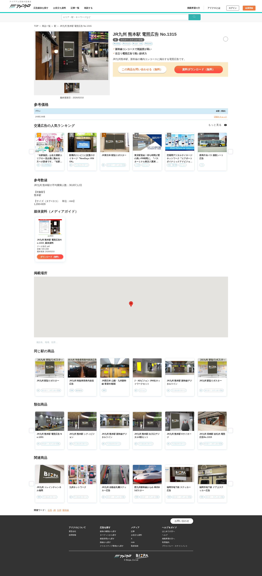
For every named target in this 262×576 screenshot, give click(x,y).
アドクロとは (214, 8)
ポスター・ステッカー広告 (132, 40)
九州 (59, 510)
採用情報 (72, 535)
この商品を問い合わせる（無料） (142, 69)
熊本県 (149, 43)
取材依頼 (134, 546)
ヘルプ (165, 535)
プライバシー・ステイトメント (175, 546)
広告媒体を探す (41, 8)
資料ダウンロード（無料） (198, 69)
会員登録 (249, 8)
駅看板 (118, 43)
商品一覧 (46, 26)
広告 (50, 510)
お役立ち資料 (59, 8)
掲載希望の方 (193, 8)
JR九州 (127, 43)
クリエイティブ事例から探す (112, 546)
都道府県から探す (107, 539)
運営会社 (72, 531)
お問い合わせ (182, 521)
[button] (131, 304)
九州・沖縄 (138, 43)
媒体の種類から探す (108, 531)
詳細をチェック (220, 117)
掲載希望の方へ (168, 539)
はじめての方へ (168, 531)
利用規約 (165, 542)
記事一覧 (75, 8)
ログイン (233, 8)
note (133, 542)
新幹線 (65, 510)
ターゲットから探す (108, 535)
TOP (36, 26)
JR (54, 510)
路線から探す (105, 542)
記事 (133, 531)
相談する (88, 8)
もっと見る (215, 125)
